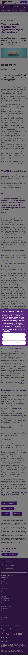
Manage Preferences (14, 339)
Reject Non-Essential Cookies (14, 342)
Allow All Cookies (14, 334)
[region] (14, 327)
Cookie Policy (7, 330)
